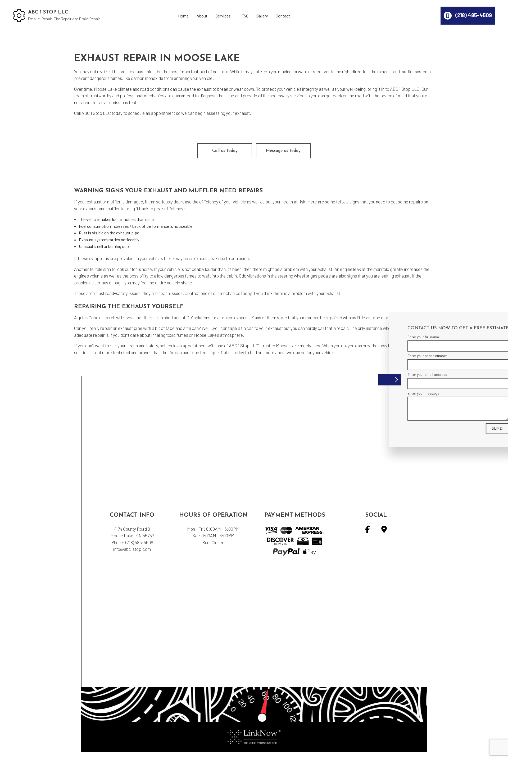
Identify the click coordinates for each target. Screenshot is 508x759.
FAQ (244, 15)
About (202, 15)
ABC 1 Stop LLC (48, 12)
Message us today (283, 151)
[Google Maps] (384, 530)
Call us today (225, 151)
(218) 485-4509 (473, 15)
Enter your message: (394, 393)
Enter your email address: (398, 374)
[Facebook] (367, 530)
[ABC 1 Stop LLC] (19, 14)
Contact (283, 15)
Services (223, 15)
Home (183, 15)
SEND (467, 429)
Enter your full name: (394, 336)
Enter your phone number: (398, 355)
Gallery (262, 15)
